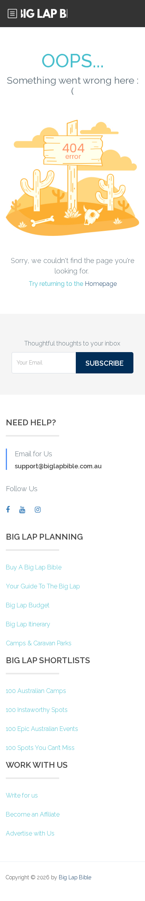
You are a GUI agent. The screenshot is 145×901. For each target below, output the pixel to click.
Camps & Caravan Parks (39, 643)
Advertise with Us (30, 833)
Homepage (101, 283)
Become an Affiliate (33, 814)
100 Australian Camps (36, 691)
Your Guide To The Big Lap (43, 586)
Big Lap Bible (75, 877)
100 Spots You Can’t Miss (40, 747)
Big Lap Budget (27, 605)
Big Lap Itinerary (28, 624)
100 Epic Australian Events (42, 728)
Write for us (22, 795)
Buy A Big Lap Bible (33, 567)
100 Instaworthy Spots (37, 710)
